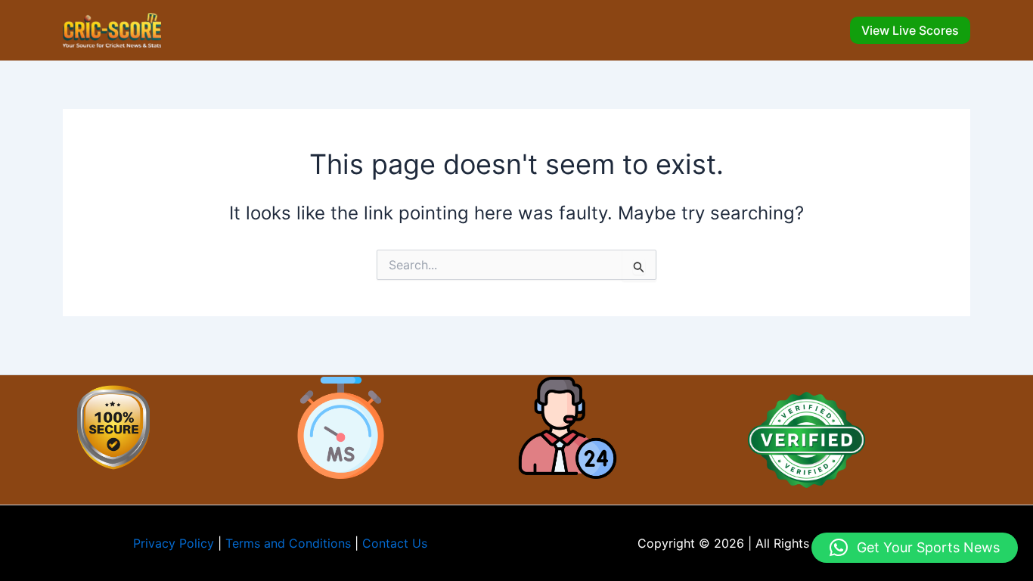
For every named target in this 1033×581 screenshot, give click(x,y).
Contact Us (394, 543)
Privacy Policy (173, 543)
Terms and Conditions (288, 543)
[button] (910, 30)
